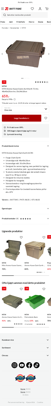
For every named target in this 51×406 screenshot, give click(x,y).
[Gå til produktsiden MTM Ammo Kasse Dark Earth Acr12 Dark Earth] (35, 250)
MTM (24, 28)
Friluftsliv (20, 22)
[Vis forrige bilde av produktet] (2, 54)
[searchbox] (27, 14)
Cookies (40, 402)
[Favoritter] (32, 9)
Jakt (11, 22)
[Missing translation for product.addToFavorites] (45, 118)
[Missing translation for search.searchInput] (3, 15)
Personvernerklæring (16, 402)
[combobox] (24, 15)
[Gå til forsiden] (13, 8)
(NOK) (25, 389)
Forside (5, 28)
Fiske (2, 22)
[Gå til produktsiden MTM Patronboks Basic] (35, 302)
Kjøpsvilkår (30, 402)
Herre (31, 22)
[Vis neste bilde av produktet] (48, 54)
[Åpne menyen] (2, 8)
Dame (40, 22)
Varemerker (14, 28)
